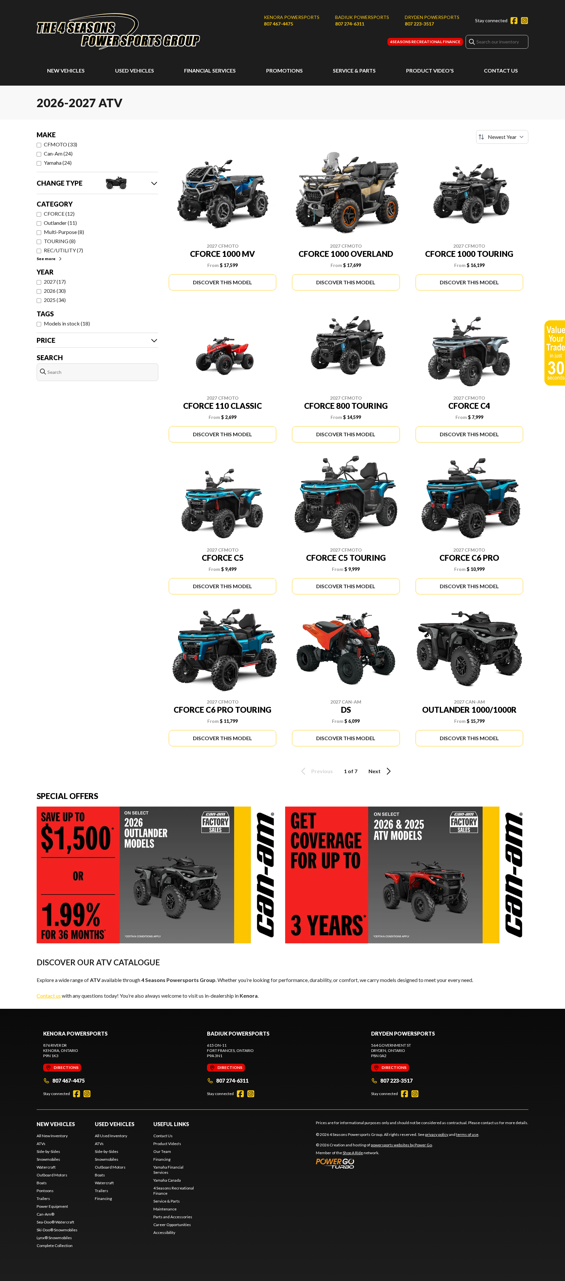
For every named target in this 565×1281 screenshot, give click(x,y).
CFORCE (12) (59, 213)
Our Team (162, 1151)
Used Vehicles (134, 70)
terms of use (467, 1134)
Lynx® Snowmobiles (54, 1237)
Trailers (43, 1198)
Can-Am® (45, 1214)
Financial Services (210, 70)
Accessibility (164, 1232)
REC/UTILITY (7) (63, 250)
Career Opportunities (172, 1224)
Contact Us (501, 70)
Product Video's (430, 70)
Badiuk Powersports (362, 17)
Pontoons (45, 1190)
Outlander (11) (60, 223)
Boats (42, 1182)
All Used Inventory (111, 1135)
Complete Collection (55, 1245)
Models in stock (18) (67, 323)
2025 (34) (55, 300)
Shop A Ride (353, 1152)
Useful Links (171, 1124)
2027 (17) (55, 281)
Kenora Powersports (291, 17)
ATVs (41, 1143)
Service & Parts (354, 70)
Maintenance (165, 1208)
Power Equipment (52, 1206)
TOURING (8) (60, 241)
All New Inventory (52, 1135)
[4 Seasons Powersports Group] (118, 31)
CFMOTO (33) (60, 144)
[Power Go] (374, 1163)
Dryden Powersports (432, 17)
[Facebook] (514, 21)
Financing (103, 1198)
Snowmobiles (48, 1159)
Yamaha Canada (167, 1180)
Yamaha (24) (58, 162)
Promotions (284, 70)
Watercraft (46, 1167)
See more (46, 258)
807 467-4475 (278, 23)
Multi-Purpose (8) (64, 232)
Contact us (49, 995)
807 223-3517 (419, 23)
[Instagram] (524, 21)
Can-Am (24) (58, 153)
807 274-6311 (349, 23)
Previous (322, 771)
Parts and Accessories (172, 1216)
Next (374, 771)
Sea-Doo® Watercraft (55, 1222)
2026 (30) (55, 291)
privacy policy (436, 1134)
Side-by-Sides (48, 1151)
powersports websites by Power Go (401, 1144)
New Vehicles (66, 70)
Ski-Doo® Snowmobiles (57, 1229)
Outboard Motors (52, 1175)
